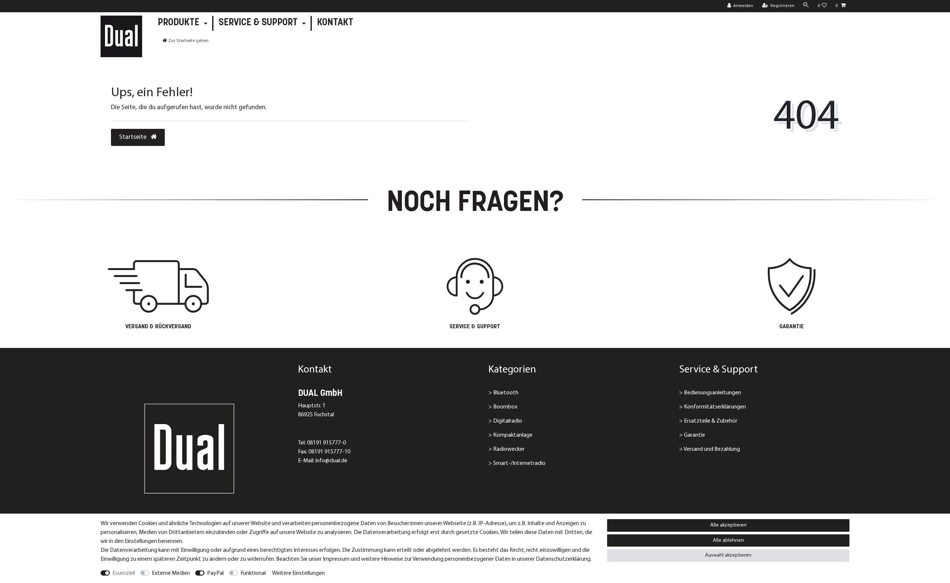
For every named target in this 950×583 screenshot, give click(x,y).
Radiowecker (509, 449)
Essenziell (123, 573)
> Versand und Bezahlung (709, 449)
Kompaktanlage (513, 435)
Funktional (253, 573)
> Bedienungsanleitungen (710, 393)
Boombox (505, 407)
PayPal (215, 573)
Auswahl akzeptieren (728, 555)
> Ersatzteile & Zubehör (708, 421)
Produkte (180, 22)
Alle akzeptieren (728, 525)
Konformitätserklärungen (715, 407)
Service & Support (259, 22)
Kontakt (335, 22)
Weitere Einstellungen (298, 573)
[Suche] (806, 6)
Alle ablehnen (728, 540)
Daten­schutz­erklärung (563, 559)
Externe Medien (171, 573)
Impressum (336, 559)
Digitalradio (507, 421)
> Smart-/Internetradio (517, 463)
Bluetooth (505, 393)
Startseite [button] (133, 137)
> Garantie (692, 435)
